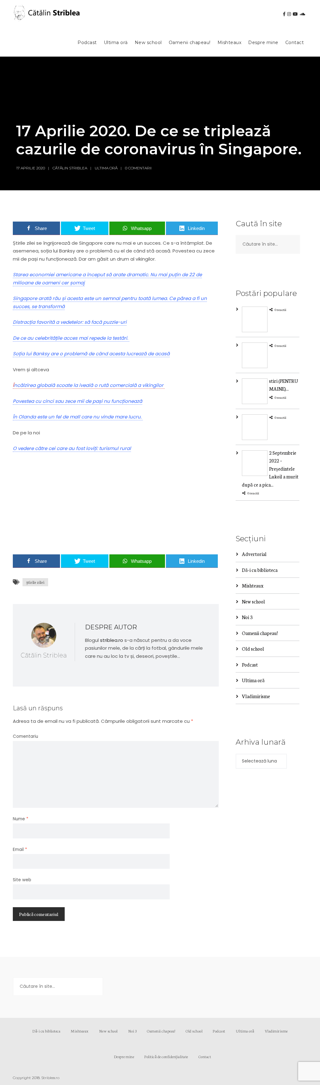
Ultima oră (116, 42)
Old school (253, 648)
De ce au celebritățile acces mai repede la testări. (71, 338)
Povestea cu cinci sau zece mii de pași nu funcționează (77, 401)
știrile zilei (35, 582)
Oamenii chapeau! (190, 42)
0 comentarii (138, 168)
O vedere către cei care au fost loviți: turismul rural (72, 448)
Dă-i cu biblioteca (260, 570)
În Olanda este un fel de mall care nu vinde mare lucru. (78, 416)
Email (20, 849)
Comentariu (25, 736)
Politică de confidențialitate (166, 1056)
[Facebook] (284, 14)
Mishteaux (230, 42)
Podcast (87, 42)
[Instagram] (289, 14)
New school (148, 42)
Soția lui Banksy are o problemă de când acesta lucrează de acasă (91, 353)
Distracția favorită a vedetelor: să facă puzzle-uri (70, 322)
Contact (294, 42)
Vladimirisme (256, 696)
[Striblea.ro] (47, 14)
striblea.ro (111, 640)
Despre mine (263, 42)
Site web (22, 880)
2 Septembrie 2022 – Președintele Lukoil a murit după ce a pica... (270, 468)
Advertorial (254, 554)
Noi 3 (247, 617)
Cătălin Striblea (69, 168)
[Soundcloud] (302, 14)
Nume (20, 819)
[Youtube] (295, 14)
